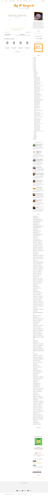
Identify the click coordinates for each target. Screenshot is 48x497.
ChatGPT (34, 260)
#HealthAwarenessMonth (36, 221)
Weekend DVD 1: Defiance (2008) (38, 100)
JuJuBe (39, 315)
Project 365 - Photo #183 (37, 129)
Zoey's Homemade (35, 422)
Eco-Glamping (35, 276)
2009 (34, 137)
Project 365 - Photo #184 (37, 128)
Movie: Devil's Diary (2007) (37, 127)
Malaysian (34, 330)
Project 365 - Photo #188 (37, 122)
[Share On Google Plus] (28, 32)
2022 (34, 60)
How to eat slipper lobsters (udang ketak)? (39, 200)
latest (12, 28)
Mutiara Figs (35, 345)
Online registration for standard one (38, 350)
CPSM (37, 258)
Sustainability (35, 399)
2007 (34, 139)
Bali (40, 245)
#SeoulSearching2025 (36, 227)
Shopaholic (34, 388)
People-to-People (35, 360)
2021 (34, 61)
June (34, 132)
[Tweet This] (26, 32)
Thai (39, 406)
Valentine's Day (35, 412)
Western (40, 417)
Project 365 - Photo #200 (37, 98)
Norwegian (34, 348)
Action (34, 237)
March (35, 135)
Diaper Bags (38, 271)
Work (40, 419)
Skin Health (40, 388)
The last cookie (36, 92)
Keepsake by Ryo (35, 317)
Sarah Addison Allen (36, 383)
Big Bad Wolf (35, 247)
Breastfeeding (35, 255)
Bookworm (39, 250)
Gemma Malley (35, 296)
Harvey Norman (35, 302)
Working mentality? (36, 105)
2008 (34, 138)
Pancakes (34, 357)
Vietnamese (34, 414)
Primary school (35, 365)
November (35, 72)
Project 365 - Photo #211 (37, 78)
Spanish (34, 391)
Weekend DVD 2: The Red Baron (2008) (38, 99)
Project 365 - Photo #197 (37, 104)
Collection (34, 268)
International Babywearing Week (37, 312)
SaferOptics (34, 381)
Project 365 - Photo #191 (37, 115)
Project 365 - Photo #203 (37, 93)
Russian (40, 378)
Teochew (39, 404)
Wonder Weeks (35, 419)
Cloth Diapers (39, 263)
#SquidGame (35, 229)
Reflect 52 (34, 375)
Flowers (34, 289)
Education (34, 278)
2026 (34, 57)
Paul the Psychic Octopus (37, 121)
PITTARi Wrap (35, 355)
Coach (39, 265)
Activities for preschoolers (37, 240)
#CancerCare (35, 216)
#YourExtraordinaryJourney (37, 234)
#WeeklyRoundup (35, 232)
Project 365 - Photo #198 (37, 103)
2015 (34, 66)
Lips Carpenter (35, 325)
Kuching (39, 320)
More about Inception (36, 97)
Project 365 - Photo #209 (37, 80)
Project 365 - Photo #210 (37, 79)
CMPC (34, 258)
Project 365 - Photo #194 (37, 109)
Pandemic (39, 357)
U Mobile (39, 409)
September (35, 74)
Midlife (34, 335)
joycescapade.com (35, 21)
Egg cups (39, 278)
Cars (41, 258)
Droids (39, 273)
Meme (34, 333)
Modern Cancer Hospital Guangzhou (38, 337)
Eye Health (39, 281)
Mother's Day (35, 343)
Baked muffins (35, 245)
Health (41, 302)
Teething (34, 404)
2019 (34, 63)
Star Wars (38, 391)
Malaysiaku (38, 328)
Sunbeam (39, 396)
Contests (40, 268)
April (34, 134)
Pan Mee (40, 355)
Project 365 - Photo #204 (37, 91)
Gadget (38, 294)
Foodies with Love (35, 291)
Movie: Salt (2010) (36, 81)
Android (34, 242)
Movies (40, 343)
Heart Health (35, 304)
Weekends (34, 417)
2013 (34, 68)
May (34, 133)
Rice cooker (34, 378)
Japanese (34, 315)
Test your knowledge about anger (38, 94)
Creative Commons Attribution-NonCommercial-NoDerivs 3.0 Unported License (37, 463)
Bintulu (40, 247)
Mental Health (39, 333)
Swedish (41, 401)
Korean (34, 320)
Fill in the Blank (35, 286)
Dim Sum (34, 273)
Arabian (39, 242)
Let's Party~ (34, 323)
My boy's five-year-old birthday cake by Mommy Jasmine (40, 145)
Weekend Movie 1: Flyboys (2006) (38, 86)
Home (40, 304)
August (35, 75)
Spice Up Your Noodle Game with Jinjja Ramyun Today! (40, 181)
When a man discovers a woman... (38, 82)
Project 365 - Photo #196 (37, 106)
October (35, 73)
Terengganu (35, 406)
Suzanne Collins (35, 401)
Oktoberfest (40, 348)
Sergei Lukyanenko (35, 386)
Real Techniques (35, 373)
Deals (34, 271)
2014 (34, 67)
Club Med (34, 265)
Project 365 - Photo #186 (37, 125)
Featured (34, 284)
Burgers (41, 255)
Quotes (34, 368)
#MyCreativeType (35, 224)
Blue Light (34, 250)
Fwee (33, 294)
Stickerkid (34, 396)
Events (34, 281)
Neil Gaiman (40, 345)
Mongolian (34, 340)
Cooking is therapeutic (36, 87)
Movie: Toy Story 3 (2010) (37, 120)
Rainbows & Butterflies (36, 370)
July (34, 76)
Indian (41, 309)
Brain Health (35, 252)
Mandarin (40, 330)
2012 (34, 69)
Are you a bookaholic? (36, 90)
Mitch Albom (39, 335)
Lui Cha (40, 325)
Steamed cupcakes (35, 394)
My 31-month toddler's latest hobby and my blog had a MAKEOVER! (40, 174)
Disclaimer (27, 494)
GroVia (39, 299)
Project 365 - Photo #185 (37, 126)
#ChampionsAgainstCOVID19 (37, 219)
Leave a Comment (7, 32)
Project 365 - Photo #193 (37, 112)
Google (34, 299)
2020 (34, 62)
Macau (34, 328)
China (34, 263)
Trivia (34, 409)
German (40, 296)
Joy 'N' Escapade (15, 494)
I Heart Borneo (35, 309)
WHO (39, 414)
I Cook (34, 307)
